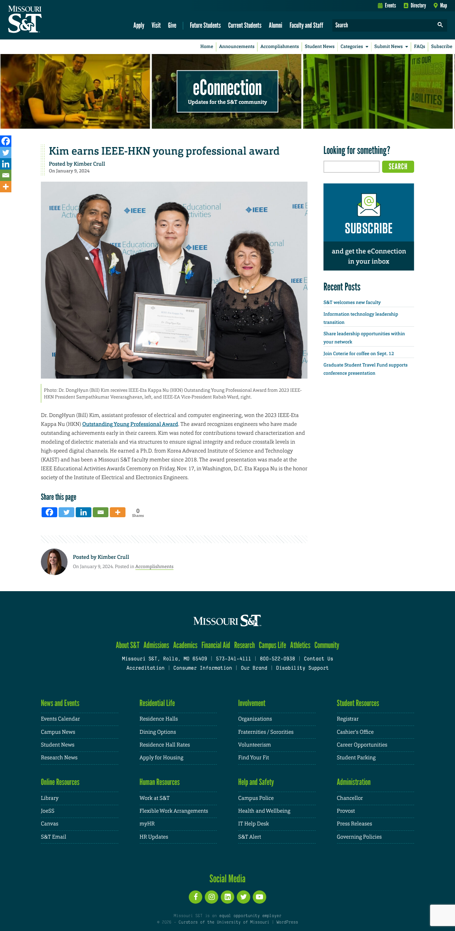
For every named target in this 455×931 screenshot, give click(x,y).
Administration (354, 782)
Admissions (156, 645)
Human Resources (160, 782)
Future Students (205, 25)
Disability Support (302, 668)
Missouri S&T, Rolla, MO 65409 (164, 659)
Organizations (255, 719)
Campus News (58, 732)
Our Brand (254, 668)
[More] (5, 186)
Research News (59, 757)
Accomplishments (280, 47)
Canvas (49, 823)
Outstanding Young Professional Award (130, 424)
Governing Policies (359, 837)
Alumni (275, 25)
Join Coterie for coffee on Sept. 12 (358, 354)
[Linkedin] (5, 164)
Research (244, 645)
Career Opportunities (362, 745)
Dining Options (158, 732)
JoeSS (47, 811)
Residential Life (157, 703)
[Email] (5, 175)
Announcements (236, 47)
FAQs (419, 47)
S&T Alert (249, 837)
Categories (352, 47)
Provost (346, 811)
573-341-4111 (233, 659)
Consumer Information (202, 668)
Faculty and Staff (306, 25)
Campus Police (256, 798)
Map (443, 5)
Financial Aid (216, 645)
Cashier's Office (355, 732)
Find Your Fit (253, 757)
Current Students (245, 25)
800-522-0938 (277, 659)
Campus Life (272, 645)
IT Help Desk (253, 823)
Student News (319, 47)
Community (326, 645)
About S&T (128, 645)
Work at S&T (155, 798)
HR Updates (154, 837)
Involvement (252, 703)
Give (172, 25)
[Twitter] (5, 152)
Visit (156, 25)
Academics (185, 645)
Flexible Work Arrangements (174, 811)
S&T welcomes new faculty (352, 303)
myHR (147, 823)
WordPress (287, 922)
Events (390, 5)
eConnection (227, 87)
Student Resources (358, 703)
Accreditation (145, 668)
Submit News (388, 47)
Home (206, 47)
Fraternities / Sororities (266, 732)
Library (50, 798)
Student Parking (356, 757)
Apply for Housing (161, 757)
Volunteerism (254, 745)
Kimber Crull (89, 163)
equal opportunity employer (250, 916)
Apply (138, 25)
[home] (47, 20)
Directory (418, 5)
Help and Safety (256, 782)
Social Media (227, 878)
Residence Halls (159, 719)
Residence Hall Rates (165, 745)
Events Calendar (60, 719)
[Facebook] (5, 141)
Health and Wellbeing (264, 811)
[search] (440, 25)
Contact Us (318, 659)
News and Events (60, 703)
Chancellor (350, 798)
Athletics (300, 645)
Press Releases (354, 823)
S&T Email (53, 837)
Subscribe (442, 47)
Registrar (348, 719)
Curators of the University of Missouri (223, 922)
